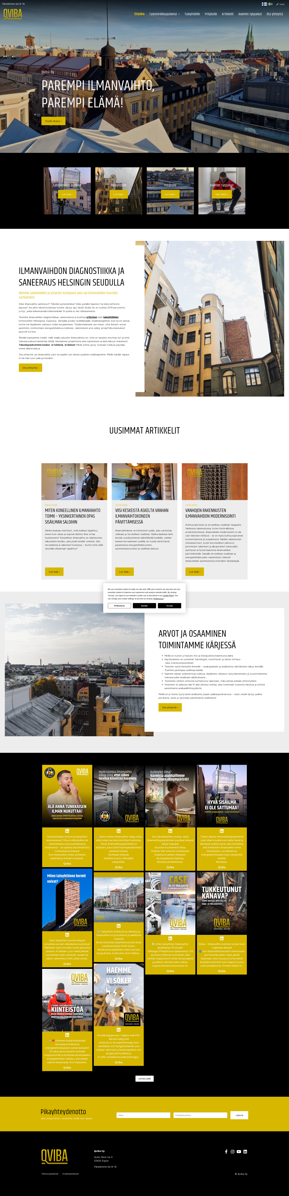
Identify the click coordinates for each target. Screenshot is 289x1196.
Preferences (119, 606)
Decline (144, 606)
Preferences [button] (158, 599)
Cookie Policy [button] (168, 596)
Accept (169, 606)
